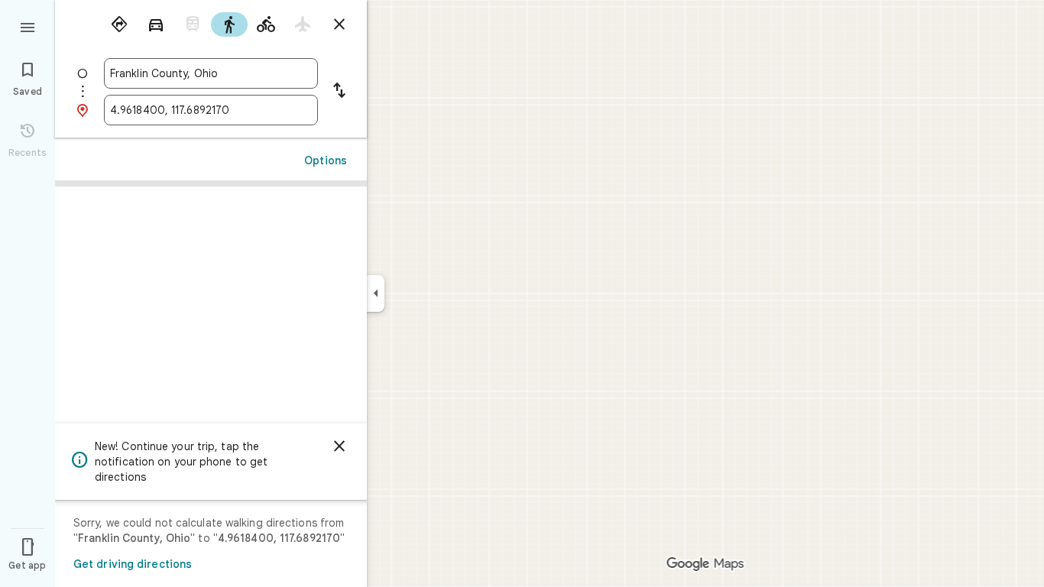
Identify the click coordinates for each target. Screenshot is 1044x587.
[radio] (119, 24)
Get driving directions (132, 564)
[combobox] (211, 73)
